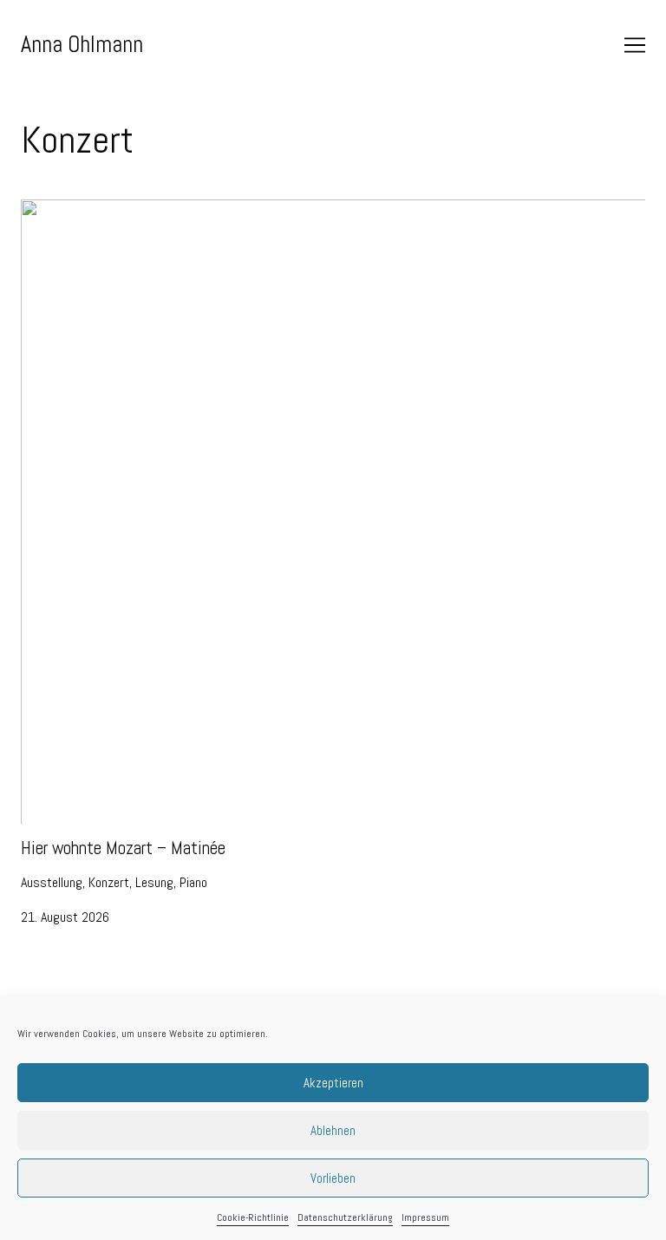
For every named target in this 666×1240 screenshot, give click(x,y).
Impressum (425, 1217)
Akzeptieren (333, 1082)
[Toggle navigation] (634, 45)
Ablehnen (333, 1130)
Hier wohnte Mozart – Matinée (100, 209)
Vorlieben (333, 1178)
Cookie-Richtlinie (253, 1217)
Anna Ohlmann (82, 44)
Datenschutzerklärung (345, 1217)
